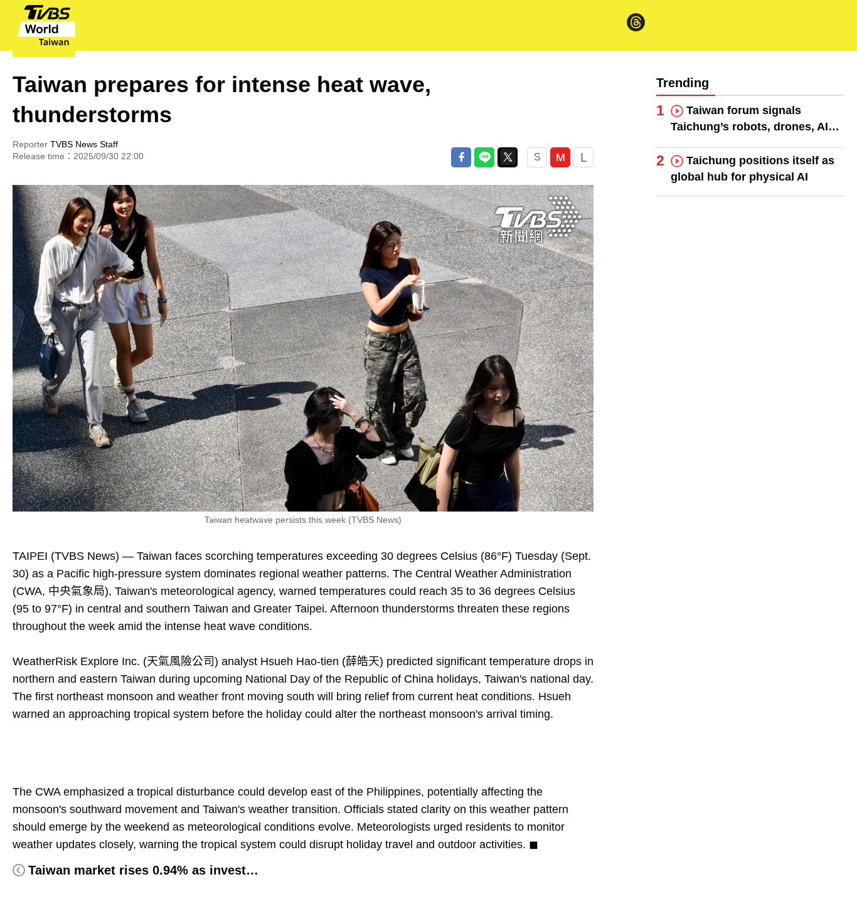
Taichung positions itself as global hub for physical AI (752, 168)
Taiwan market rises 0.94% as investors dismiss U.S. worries (210, 870)
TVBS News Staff (84, 144)
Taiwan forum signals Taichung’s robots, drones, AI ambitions (749, 119)
